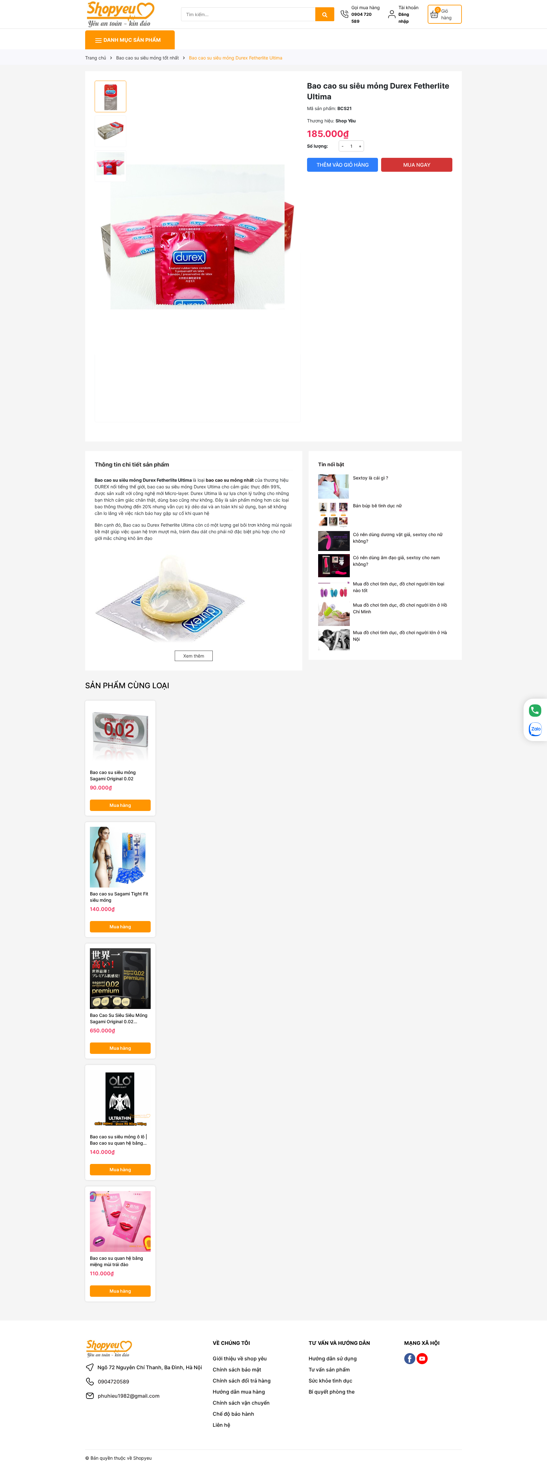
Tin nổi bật (331, 464)
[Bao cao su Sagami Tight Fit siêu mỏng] (120, 857)
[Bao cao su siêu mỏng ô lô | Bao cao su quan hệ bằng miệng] (120, 1100)
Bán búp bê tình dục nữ (377, 505)
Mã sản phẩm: (321, 108)
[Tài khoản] (393, 14)
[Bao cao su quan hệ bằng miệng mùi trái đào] (120, 1221)
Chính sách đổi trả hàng (242, 1380)
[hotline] (535, 710)
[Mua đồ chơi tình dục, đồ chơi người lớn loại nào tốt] (334, 589)
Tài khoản (408, 7)
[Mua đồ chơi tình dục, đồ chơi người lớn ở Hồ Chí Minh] (334, 614)
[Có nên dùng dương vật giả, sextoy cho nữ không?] (334, 541)
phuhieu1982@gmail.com (129, 1396)
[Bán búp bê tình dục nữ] (334, 515)
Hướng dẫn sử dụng (333, 1358)
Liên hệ (221, 1425)
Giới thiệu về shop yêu (240, 1358)
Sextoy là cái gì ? (370, 477)
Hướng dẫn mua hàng (239, 1392)
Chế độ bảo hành (233, 1414)
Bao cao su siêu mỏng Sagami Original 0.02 (113, 775)
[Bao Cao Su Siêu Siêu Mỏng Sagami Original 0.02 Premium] (120, 978)
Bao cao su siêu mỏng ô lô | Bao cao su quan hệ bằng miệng (118, 1140)
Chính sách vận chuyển (241, 1403)
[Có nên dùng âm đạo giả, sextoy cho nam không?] (334, 565)
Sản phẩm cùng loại (127, 685)
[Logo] (120, 13)
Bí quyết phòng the (332, 1392)
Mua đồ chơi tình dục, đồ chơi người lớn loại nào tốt (398, 587)
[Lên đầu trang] (533, 1437)
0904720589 (113, 1381)
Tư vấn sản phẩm (329, 1369)
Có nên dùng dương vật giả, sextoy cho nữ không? (398, 538)
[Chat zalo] (535, 729)
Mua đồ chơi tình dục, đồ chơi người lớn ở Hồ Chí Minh (400, 608)
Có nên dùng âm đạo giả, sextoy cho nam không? (396, 561)
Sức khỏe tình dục (330, 1380)
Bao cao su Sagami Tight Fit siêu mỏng (119, 897)
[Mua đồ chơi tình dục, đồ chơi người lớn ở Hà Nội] (334, 639)
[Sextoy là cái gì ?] (334, 486)
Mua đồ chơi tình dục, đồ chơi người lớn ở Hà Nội (400, 636)
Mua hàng (120, 805)
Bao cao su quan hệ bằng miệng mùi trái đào (116, 1261)
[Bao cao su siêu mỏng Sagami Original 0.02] (120, 735)
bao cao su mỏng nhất (230, 480)
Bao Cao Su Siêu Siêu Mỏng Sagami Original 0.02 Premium (119, 1018)
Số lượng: (317, 146)
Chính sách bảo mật (237, 1369)
